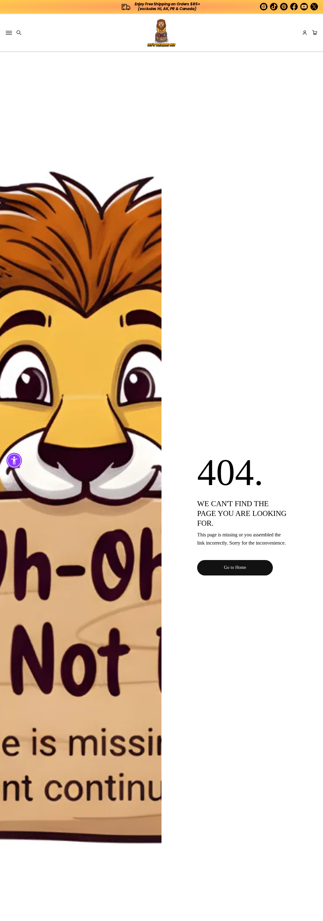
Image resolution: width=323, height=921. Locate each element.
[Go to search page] (19, 33)
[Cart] (314, 33)
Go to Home (235, 567)
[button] (19, 33)
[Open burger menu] (9, 33)
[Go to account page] (305, 33)
